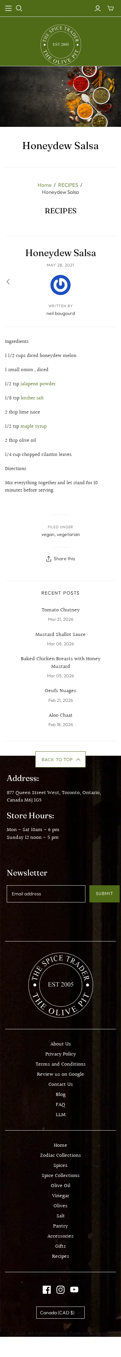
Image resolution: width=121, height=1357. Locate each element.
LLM (61, 1115)
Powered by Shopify (90, 1333)
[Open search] (19, 8)
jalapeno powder (38, 384)
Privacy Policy (60, 1054)
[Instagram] (60, 1290)
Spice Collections (61, 1176)
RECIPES (68, 185)
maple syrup (34, 426)
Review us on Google (60, 1074)
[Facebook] (47, 1290)
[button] (60, 759)
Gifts (60, 1246)
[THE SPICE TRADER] (61, 44)
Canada (57, 1313)
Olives (60, 1206)
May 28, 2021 (61, 264)
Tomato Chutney (61, 610)
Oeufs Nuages (60, 691)
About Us (60, 1044)
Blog (61, 1095)
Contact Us (60, 1084)
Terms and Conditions (61, 1064)
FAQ (60, 1105)
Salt (60, 1216)
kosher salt (32, 398)
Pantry (60, 1226)
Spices (60, 1166)
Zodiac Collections (60, 1155)
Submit (104, 893)
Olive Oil (60, 1186)
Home (44, 185)
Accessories (60, 1236)
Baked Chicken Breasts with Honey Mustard (60, 663)
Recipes (60, 1256)
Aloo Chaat (61, 715)
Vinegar (60, 1196)
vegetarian (68, 534)
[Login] (97, 8)
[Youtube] (74, 1290)
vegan (47, 534)
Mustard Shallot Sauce (60, 635)
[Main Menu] (8, 8)
